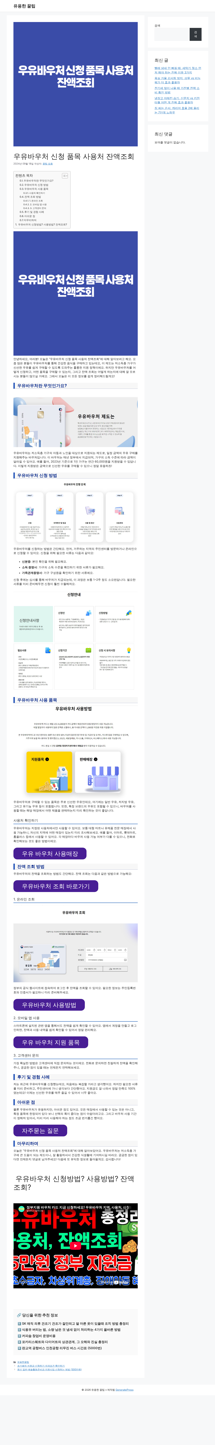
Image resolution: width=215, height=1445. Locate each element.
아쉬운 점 (29, 216)
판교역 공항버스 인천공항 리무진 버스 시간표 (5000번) (62, 1348)
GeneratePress (125, 1389)
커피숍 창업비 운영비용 (39, 1336)
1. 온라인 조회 (36, 200)
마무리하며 (30, 220)
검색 (157, 25)
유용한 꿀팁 (24, 5)
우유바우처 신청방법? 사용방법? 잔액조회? (42, 224)
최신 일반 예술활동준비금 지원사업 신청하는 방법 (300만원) (49, 1369)
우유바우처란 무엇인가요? (38, 180)
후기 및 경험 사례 (34, 211)
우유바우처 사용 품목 (36, 188)
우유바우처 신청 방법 (36, 184)
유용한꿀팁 (23, 1362)
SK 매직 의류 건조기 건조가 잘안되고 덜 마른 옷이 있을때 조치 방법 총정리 (75, 1323)
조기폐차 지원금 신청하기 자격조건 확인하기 (41, 1365)
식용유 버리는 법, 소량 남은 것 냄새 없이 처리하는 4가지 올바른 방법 (71, 1330)
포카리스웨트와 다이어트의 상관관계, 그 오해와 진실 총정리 (65, 1342)
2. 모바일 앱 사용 (38, 204)
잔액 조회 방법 (33, 196)
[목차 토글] (63, 176)
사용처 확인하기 (37, 193)
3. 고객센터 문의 (38, 208)
